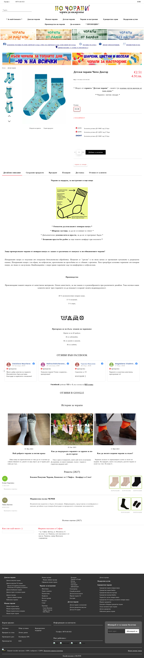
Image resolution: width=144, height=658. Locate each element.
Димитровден (75, 586)
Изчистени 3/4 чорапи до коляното (17, 587)
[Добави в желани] (140, 132)
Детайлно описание (12, 173)
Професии (45, 596)
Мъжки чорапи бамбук (13, 608)
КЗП (20, 641)
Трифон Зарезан (47, 610)
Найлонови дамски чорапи (107, 611)
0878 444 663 (19, 2)
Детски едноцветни (105, 609)
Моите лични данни (135, 651)
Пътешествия (46, 593)
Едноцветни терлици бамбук (108, 595)
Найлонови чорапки (12, 599)
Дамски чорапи (33, 19)
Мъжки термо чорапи (12, 613)
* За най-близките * (14, 19)
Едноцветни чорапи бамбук (107, 590)
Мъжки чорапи (51, 19)
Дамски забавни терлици (14, 597)
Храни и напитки (47, 591)
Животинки (45, 589)
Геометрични (73, 589)
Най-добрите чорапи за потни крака (29, 453)
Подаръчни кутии (130, 19)
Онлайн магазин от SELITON (72, 656)
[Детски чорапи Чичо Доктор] (44, 123)
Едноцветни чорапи (105, 585)
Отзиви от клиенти (97, 173)
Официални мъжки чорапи (49, 582)
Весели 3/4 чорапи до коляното (16, 585)
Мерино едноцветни (105, 602)
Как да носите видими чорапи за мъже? (115, 453)
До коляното (75, 24)
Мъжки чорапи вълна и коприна (15, 611)
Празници (44, 605)
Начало (4, 68)
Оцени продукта (48, 128)
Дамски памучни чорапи (13, 580)
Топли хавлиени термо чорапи (108, 606)
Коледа (73, 581)
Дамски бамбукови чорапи (14, 590)
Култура (44, 600)
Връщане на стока (8, 632)
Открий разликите (75, 591)
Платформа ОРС (24, 637)
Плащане (66, 173)
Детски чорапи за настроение (78, 605)
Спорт (43, 603)
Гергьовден (74, 584)
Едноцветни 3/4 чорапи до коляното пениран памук (114, 599)
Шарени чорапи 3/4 (75, 596)
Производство (7, 641)
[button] (4, 371)
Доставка (80, 173)
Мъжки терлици (46, 577)
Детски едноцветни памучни (78, 607)
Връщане (53, 173)
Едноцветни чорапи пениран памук (110, 588)
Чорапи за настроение (89, 19)
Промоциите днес (8, 637)
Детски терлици (104, 577)
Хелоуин (73, 583)
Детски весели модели (76, 593)
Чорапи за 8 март (76, 579)
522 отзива (89, 384)
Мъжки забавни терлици (50, 580)
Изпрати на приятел (35, 128)
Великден (73, 577)
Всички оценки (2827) (72, 520)
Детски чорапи (69, 19)
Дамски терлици (11, 595)
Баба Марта (46, 612)
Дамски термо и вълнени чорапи (15, 592)
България (72, 598)
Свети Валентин (47, 608)
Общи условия (24, 628)
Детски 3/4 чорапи (75, 609)
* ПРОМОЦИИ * (92, 24)
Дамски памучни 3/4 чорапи (14, 583)
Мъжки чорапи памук (12, 606)
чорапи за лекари (81, 164)
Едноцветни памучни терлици (108, 592)
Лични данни (23, 632)
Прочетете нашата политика (53, 651)
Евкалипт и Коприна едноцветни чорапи (111, 604)
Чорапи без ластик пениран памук (109, 597)
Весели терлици (46, 598)
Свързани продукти (35, 173)
